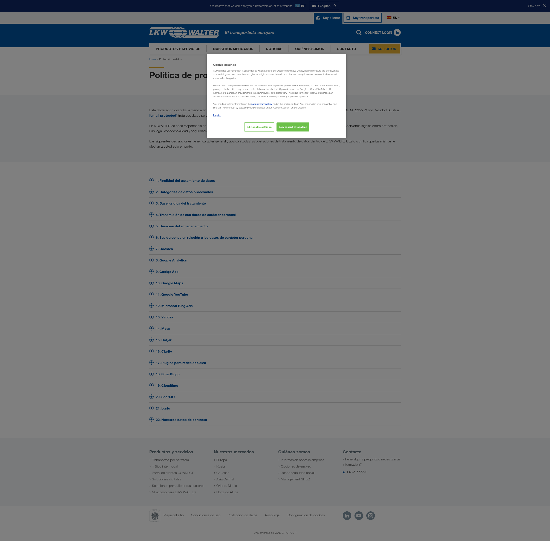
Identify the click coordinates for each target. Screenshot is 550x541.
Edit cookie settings (259, 126)
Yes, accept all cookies (293, 126)
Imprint (217, 115)
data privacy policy (261, 103)
